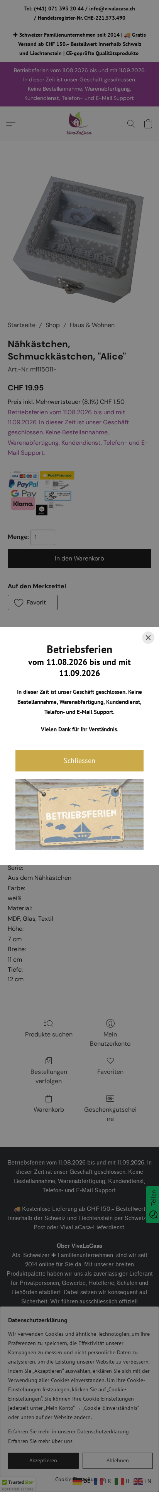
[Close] (148, 637)
